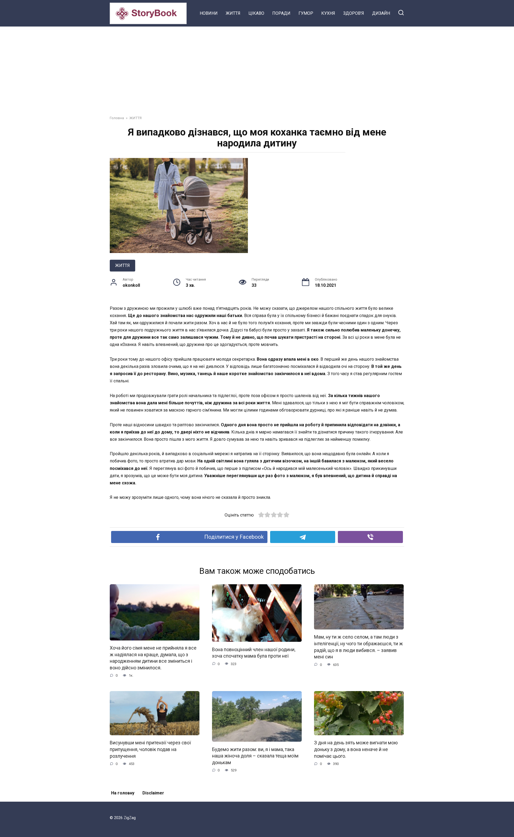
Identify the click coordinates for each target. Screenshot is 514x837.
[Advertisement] (257, 66)
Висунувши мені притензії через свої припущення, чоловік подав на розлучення (150, 749)
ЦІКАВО (256, 13)
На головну (122, 792)
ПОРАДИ (281, 13)
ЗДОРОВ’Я (353, 13)
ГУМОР (305, 13)
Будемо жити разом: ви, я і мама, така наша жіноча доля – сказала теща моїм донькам (255, 755)
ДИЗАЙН (381, 13)
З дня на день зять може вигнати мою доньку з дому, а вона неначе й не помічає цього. (356, 749)
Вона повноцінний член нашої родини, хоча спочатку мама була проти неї (253, 653)
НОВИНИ (209, 13)
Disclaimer (153, 792)
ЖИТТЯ (233, 13)
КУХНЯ (328, 13)
